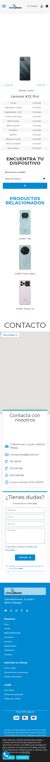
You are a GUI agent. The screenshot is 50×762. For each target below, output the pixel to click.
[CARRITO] (47, 6)
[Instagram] (16, 610)
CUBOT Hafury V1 (25, 309)
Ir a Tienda (32, 6)
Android (22, 90)
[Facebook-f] (21, 610)
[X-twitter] (10, 610)
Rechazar (23, 757)
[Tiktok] (27, 610)
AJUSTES (25, 752)
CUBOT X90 (25, 239)
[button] (4, 6)
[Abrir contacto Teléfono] (6, 755)
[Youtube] (5, 610)
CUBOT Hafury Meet (25, 274)
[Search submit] (25, 186)
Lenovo (30, 90)
